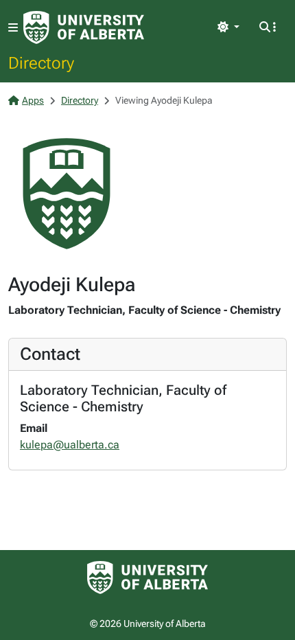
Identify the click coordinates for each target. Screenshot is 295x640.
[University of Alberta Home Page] (84, 27)
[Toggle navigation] (13, 28)
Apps (33, 100)
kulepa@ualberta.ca (69, 444)
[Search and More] (267, 27)
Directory (41, 62)
